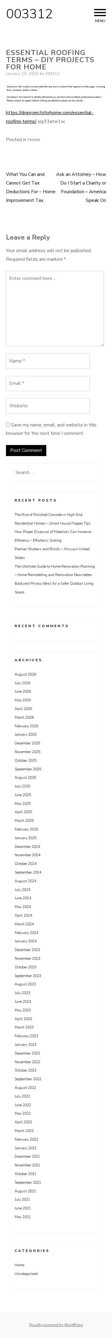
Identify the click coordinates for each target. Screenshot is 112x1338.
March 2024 (24, 924)
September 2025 (28, 769)
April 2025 (23, 812)
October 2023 (25, 967)
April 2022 (23, 1122)
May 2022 (23, 1113)
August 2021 (25, 1191)
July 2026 (22, 683)
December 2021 (27, 1156)
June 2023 (23, 1001)
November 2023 (27, 958)
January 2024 (25, 941)
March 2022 (24, 1130)
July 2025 (22, 786)
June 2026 (23, 691)
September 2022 (28, 1079)
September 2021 (28, 1182)
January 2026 (25, 734)
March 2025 (24, 820)
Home (33, 139)
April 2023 (23, 1019)
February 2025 (26, 829)
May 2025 (23, 803)
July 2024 (22, 889)
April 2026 (23, 708)
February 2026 (26, 726)
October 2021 (25, 1173)
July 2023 (22, 992)
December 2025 (27, 743)
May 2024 (23, 906)
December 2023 (27, 949)
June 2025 (23, 795)
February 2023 (26, 1036)
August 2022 (25, 1087)
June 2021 (23, 1208)
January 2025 (25, 838)
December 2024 (27, 846)
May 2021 (23, 1216)
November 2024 (27, 855)
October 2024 (25, 863)
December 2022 (27, 1053)
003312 (29, 14)
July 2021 (22, 1199)
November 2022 (27, 1062)
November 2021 (27, 1165)
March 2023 (24, 1027)
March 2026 (24, 717)
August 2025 (25, 777)
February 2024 (26, 932)
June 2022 (23, 1105)
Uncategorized (26, 1273)
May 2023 (23, 1010)
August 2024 (25, 881)
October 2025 (25, 760)
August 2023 (25, 984)
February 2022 (26, 1139)
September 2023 (28, 975)
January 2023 (25, 1044)
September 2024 (28, 872)
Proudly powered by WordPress (56, 1324)
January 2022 (25, 1148)
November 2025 (27, 751)
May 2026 (23, 700)
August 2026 (25, 674)
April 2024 (23, 915)
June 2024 (23, 898)
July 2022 (22, 1096)
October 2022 (25, 1070)
